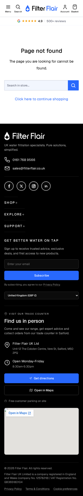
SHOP (9, 203)
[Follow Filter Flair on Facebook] (9, 186)
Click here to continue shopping (41, 99)
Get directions (44, 378)
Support (13, 226)
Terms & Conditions (38, 489)
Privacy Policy (51, 284)
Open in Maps (44, 390)
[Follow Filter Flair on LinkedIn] (46, 186)
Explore (13, 214)
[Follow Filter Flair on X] (21, 186)
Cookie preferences (65, 489)
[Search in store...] (73, 85)
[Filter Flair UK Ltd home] (24, 136)
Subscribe (41, 275)
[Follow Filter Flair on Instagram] (33, 186)
